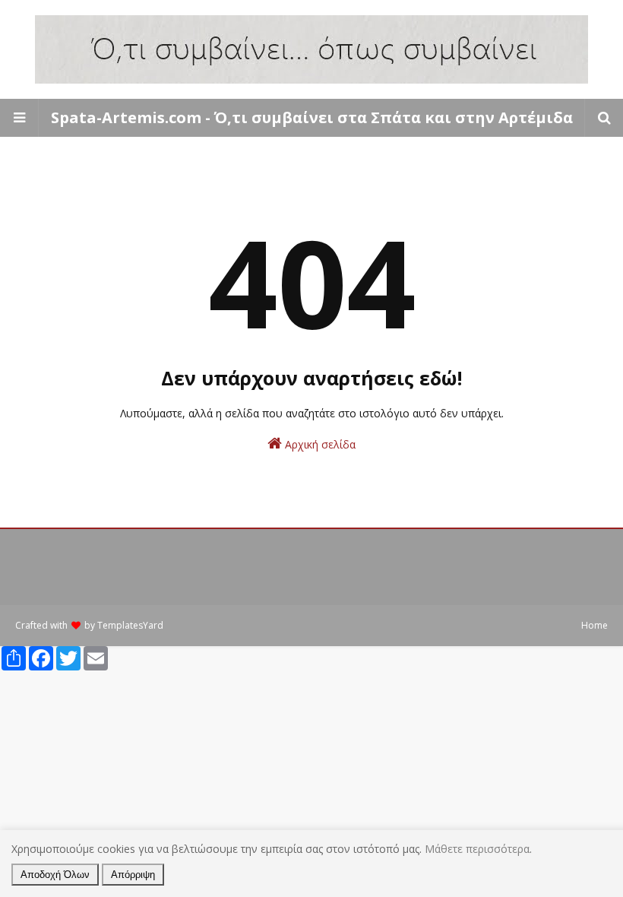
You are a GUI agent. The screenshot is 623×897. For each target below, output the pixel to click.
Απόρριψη (133, 874)
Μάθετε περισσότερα (477, 849)
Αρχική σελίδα (319, 444)
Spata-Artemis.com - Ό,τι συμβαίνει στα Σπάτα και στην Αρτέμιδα (312, 117)
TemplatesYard (130, 625)
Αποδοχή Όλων (55, 874)
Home (594, 625)
